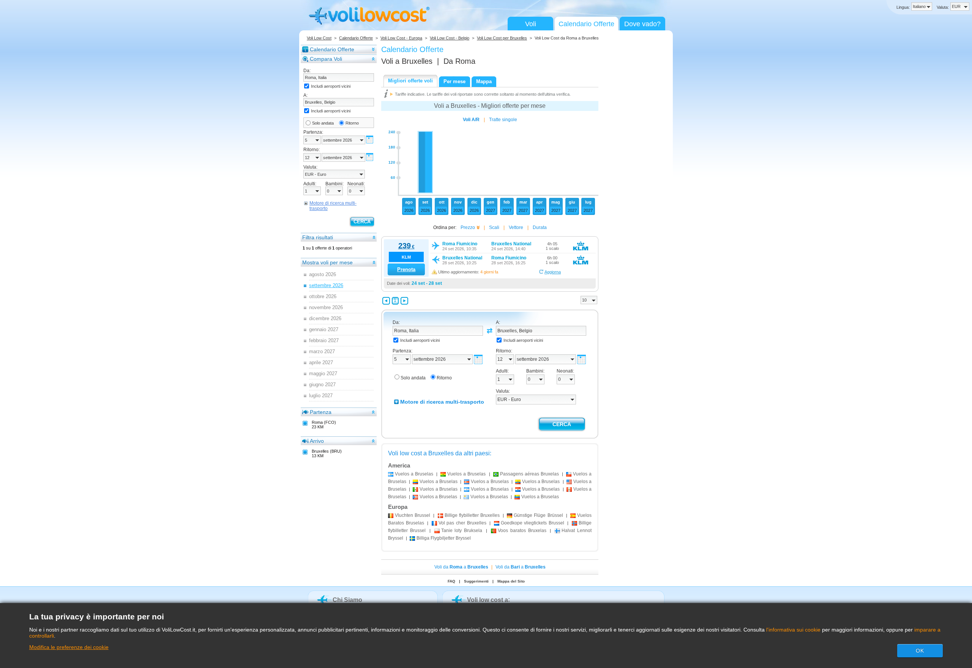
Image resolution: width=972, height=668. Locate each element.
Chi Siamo (347, 600)
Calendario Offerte (586, 24)
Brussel (413, 515)
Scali (494, 227)
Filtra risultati (317, 237)
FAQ (451, 581)
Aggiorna (552, 272)
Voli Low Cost (319, 38)
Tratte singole (503, 119)
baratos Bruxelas (522, 530)
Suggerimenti (476, 581)
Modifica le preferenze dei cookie (69, 647)
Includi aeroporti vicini (330, 86)
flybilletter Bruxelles (472, 515)
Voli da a (461, 567)
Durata (540, 227)
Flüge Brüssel (538, 515)
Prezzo (468, 227)
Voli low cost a (487, 600)
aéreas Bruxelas (529, 474)
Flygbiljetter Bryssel (444, 538)
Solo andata (323, 123)
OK (920, 650)
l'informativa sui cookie (793, 630)
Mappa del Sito (511, 581)
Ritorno (352, 123)
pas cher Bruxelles (462, 523)
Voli (530, 24)
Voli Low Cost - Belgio (449, 38)
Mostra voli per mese (327, 262)
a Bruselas (414, 474)
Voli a (406, 61)
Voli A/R (471, 119)
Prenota (406, 269)
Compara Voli (326, 59)
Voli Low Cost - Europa (401, 38)
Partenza (320, 412)
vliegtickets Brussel (533, 523)
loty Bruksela (462, 530)
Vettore (516, 227)
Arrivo (317, 441)
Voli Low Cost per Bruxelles (502, 38)
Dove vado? (642, 24)
